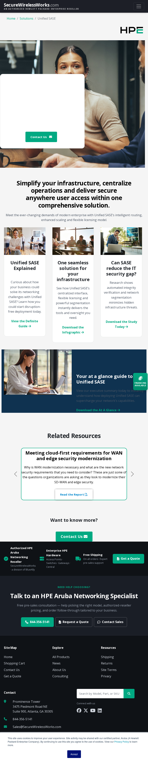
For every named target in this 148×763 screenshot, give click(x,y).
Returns (107, 663)
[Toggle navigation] (138, 6)
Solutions (26, 18)
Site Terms (109, 670)
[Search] (129, 693)
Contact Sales (112, 622)
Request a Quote (76, 622)
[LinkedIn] (100, 710)
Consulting (60, 676)
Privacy (106, 676)
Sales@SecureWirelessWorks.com (37, 727)
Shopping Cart (14, 663)
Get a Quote (130, 558)
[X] (85, 710)
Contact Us (39, 137)
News (56, 663)
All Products (61, 657)
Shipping (107, 657)
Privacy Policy (121, 741)
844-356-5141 (40, 622)
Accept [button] (74, 754)
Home (11, 18)
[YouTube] (92, 710)
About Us (59, 670)
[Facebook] (79, 710)
